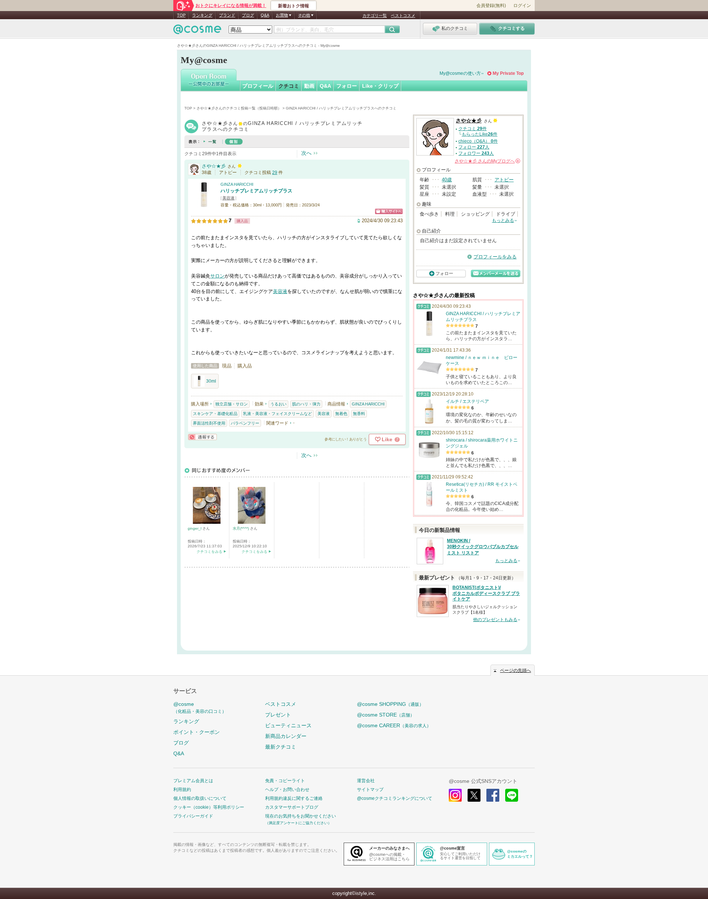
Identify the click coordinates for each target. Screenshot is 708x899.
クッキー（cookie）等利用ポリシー (208, 807)
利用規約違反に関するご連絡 (294, 798)
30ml (211, 381)
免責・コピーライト (285, 780)
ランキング (202, 15)
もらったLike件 (479, 134)
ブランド (227, 15)
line (511, 795)
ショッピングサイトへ (389, 211)
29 (274, 172)
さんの (487, 161)
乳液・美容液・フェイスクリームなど (277, 413)
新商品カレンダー (285, 736)
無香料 (359, 413)
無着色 (341, 413)
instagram (455, 795)
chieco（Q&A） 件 (478, 141)
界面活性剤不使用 (209, 423)
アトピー (504, 179)
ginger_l (195, 528)
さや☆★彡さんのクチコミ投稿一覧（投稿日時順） (239, 108)
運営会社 (366, 780)
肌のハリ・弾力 (306, 404)
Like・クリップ (380, 86)
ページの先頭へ (515, 670)
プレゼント (278, 715)
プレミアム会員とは (193, 780)
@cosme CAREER (394, 725)
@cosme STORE (385, 715)
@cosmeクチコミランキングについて (394, 798)
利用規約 (182, 789)
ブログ (248, 15)
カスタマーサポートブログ (291, 807)
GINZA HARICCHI (237, 184)
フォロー (346, 86)
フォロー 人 (473, 147)
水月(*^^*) (241, 528)
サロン (217, 276)
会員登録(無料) (491, 5)
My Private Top (508, 73)
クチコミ (288, 86)
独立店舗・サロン (231, 404)
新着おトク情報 (293, 5)
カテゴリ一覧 (374, 15)
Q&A (265, 15)
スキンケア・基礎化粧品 (215, 413)
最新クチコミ (280, 747)
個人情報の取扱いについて (199, 798)
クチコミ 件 (472, 128)
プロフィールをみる (495, 256)
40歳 (447, 179)
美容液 (228, 198)
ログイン (522, 5)
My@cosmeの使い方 (460, 73)
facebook (492, 795)
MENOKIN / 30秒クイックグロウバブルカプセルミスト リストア (482, 547)
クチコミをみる (209, 552)
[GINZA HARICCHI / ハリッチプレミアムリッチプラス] (204, 204)
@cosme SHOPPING (390, 704)
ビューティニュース (288, 725)
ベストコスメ (403, 15)
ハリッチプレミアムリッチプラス (256, 191)
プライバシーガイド (193, 816)
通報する (202, 437)
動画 (309, 86)
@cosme (199, 707)
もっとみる (503, 220)
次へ (306, 153)
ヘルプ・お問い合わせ (287, 789)
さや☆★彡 (214, 166)
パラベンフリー (245, 423)
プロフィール (257, 86)
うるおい (278, 404)
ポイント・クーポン (196, 732)
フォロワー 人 (476, 153)
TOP (181, 15)
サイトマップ (370, 789)
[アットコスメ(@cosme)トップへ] (197, 31)
